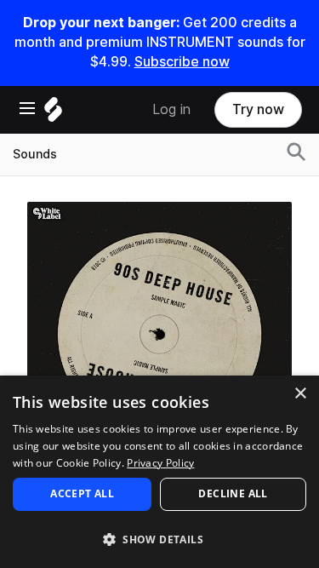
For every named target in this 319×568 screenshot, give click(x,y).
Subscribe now (182, 62)
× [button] (299, 393)
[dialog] (159, 472)
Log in (171, 109)
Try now (258, 109)
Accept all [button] (82, 493)
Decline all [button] (232, 493)
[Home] (53, 113)
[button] (159, 538)
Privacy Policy (160, 463)
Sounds (35, 154)
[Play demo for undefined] (160, 334)
